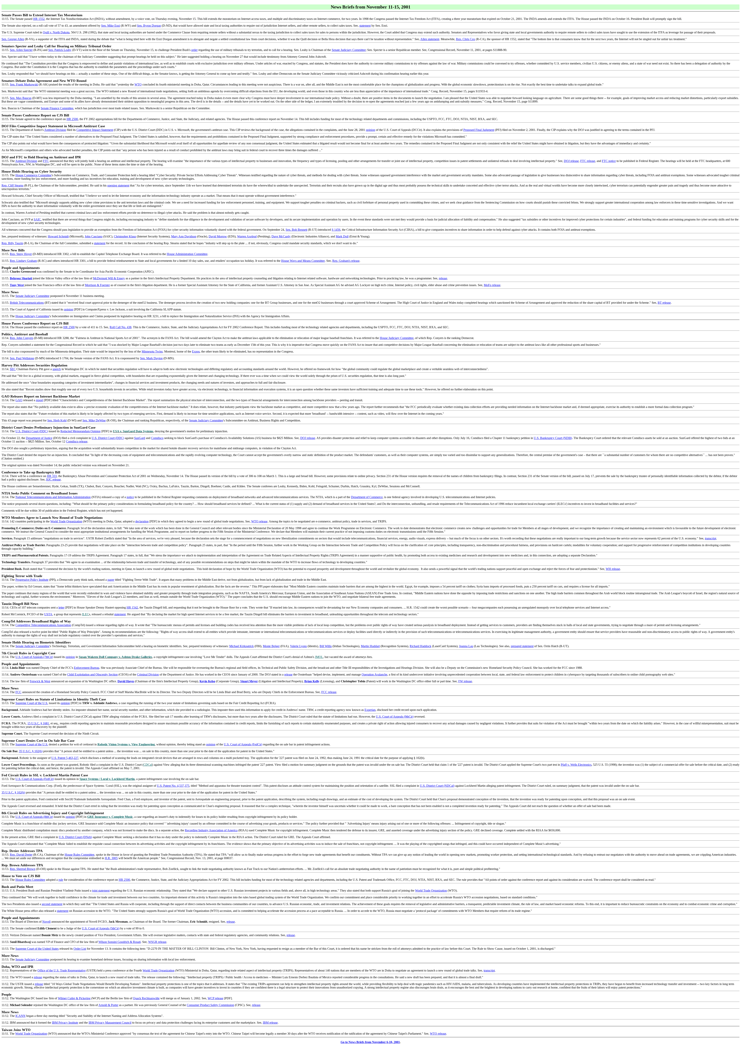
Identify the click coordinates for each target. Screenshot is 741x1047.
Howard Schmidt (58, 236)
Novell (46, 921)
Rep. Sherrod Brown (22, 869)
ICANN (20, 1015)
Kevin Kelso (207, 681)
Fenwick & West (40, 681)
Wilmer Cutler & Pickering (74, 998)
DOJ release (571, 161)
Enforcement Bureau (86, 667)
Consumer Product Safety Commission (210, 1005)
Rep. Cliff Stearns (12, 185)
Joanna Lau (466, 646)
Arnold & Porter (108, 1005)
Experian (370, 709)
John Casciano (93, 236)
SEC (13, 369)
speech (56, 369)
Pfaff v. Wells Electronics (576, 764)
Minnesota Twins (152, 351)
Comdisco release (76, 441)
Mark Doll (342, 236)
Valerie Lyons (298, 646)
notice (130, 497)
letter (61, 607)
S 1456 (336, 229)
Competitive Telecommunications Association (43, 625)
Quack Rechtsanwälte (146, 998)
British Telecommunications (27, 302)
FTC (46, 161)
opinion (370, 129)
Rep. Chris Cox (465, 39)
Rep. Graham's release (346, 260)
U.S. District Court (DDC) (31, 431)
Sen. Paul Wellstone (22, 358)
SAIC (37, 219)
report (39, 400)
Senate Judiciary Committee (349, 50)
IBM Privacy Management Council (110, 1022)
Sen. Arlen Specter (21, 50)
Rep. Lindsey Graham (23, 260)
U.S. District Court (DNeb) (75, 837)
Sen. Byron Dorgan (149, 25)
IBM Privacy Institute (65, 1022)
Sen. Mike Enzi (110, 25)
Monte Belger (271, 646)
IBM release (270, 1022)
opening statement (118, 185)
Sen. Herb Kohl (57, 420)
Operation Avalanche (374, 674)
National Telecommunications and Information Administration (53, 497)
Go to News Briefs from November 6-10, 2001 (370, 1042)
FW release (465, 681)
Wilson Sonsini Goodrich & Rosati (119, 942)
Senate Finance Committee (57, 108)
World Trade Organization (66, 521)
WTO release (259, 521)
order (194, 50)
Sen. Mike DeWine (94, 420)
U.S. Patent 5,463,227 (64, 758)
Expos (196, 351)
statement (365, 25)
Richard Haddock (420, 646)
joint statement (101, 890)
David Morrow (218, 236)
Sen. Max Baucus (20, 98)
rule (60, 879)
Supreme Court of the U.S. (31, 703)
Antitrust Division (55, 129)
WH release (613, 569)
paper (110, 579)
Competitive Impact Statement (94, 129)
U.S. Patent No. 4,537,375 (173, 785)
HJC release (53, 479)
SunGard (139, 438)
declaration (142, 521)
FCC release (328, 692)
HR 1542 (132, 607)
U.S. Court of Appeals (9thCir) (395, 716)
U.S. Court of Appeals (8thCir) (34, 816)
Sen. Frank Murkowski (24, 84)
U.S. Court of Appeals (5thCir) (100, 928)
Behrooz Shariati (21, 278)
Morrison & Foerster (97, 285)
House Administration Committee (187, 254)
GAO (18, 400)
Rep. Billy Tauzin (12, 243)
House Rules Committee (79, 854)
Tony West (17, 285)
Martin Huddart (370, 646)
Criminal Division (148, 674)
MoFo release (492, 285)
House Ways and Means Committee (303, 260)
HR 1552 (39, 18)
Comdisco (157, 438)
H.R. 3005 (111, 858)
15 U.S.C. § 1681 (38, 723)
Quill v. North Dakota (56, 32)
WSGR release (157, 942)
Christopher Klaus (125, 236)
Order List (80, 948)
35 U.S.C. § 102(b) (30, 751)
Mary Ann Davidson (183, 236)
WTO (138, 84)
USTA (48, 614)
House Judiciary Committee (32, 316)
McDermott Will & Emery (109, 278)
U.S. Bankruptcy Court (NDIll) (553, 438)
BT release (664, 302)
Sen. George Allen (13, 39)
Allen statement (429, 39)
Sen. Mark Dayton (151, 358)
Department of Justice (39, 438)
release (443, 278)
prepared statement (522, 646)
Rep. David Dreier (21, 854)
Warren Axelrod (247, 236)
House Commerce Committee (33, 175)
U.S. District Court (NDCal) (437, 785)
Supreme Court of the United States (37, 948)
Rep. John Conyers (21, 338)
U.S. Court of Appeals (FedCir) (243, 744)
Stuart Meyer (249, 681)
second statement (52, 904)
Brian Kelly (311, 681)
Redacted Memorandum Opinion (80, 431)
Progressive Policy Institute (31, 579)
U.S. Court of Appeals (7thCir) (34, 657)
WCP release (215, 998)
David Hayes (126, 681)
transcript (710, 538)
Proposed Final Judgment (478, 129)
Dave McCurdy (281, 236)
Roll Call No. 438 (120, 327)
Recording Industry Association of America (211, 830)
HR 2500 (72, 119)
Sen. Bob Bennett (296, 229)
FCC (18, 692)
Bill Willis (326, 646)
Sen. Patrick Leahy (59, 50)
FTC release (587, 161)
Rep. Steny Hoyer (21, 254)
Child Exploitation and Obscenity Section (92, 674)
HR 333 (52, 476)
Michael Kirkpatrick (241, 646)
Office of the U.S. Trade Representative (61, 970)
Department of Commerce (367, 497)
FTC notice (609, 161)
